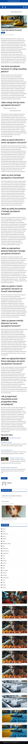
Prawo (3, 558)
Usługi (3, 32)
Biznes (3, 531)
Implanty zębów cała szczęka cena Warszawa (12, 495)
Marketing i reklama (6, 543)
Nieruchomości (5, 550)
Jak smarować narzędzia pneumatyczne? (24, 478)
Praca (3, 555)
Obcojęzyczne (5, 553)
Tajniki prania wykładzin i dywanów (9, 737)
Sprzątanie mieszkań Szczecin (16, 458)
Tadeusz (13, 34)
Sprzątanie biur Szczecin (15, 437)
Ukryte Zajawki (5, 577)
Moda (3, 546)
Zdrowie (4, 587)
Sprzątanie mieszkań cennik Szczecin (9, 467)
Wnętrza (4, 585)
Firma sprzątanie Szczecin (6, 450)
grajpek (11, 497)
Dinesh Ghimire (22, 742)
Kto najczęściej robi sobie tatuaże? (9, 518)
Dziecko (4, 536)
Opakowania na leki (6, 693)
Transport (4, 572)
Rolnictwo (4, 563)
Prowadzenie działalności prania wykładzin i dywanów (13, 723)
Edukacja (4, 538)
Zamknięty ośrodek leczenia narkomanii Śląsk (12, 619)
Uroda (3, 580)
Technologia (5, 570)
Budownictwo (5, 533)
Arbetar (4, 529)
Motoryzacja (5, 548)
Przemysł (4, 560)
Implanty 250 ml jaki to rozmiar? (5, 478)
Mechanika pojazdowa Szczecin (9, 604)
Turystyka (4, 575)
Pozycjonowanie (5, 501)
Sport (3, 567)
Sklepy (3, 565)
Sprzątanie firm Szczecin (6, 442)
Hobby (3, 541)
